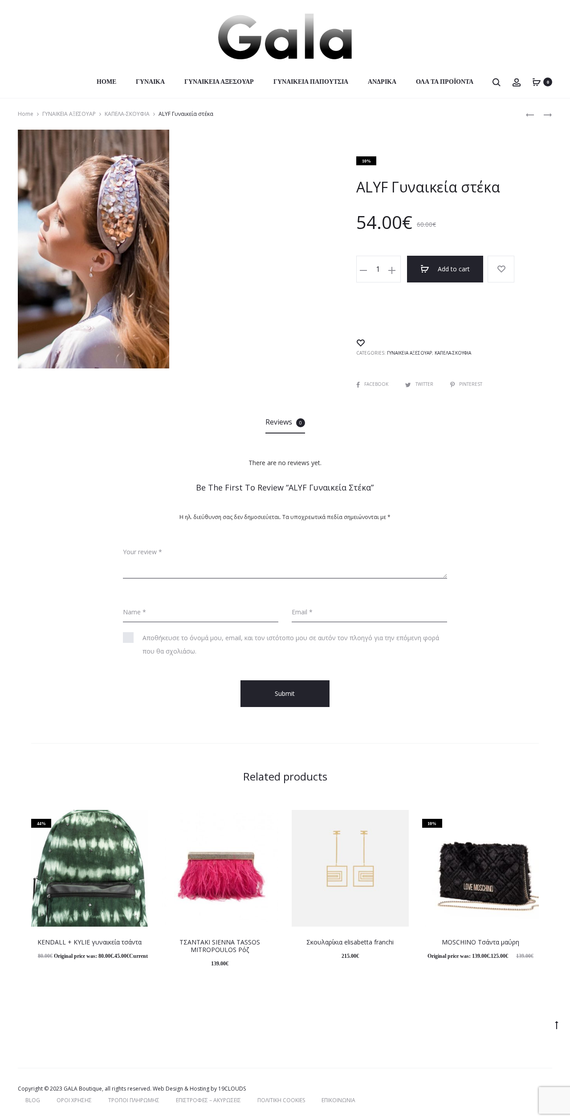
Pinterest (470, 384)
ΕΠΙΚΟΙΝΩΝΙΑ (338, 1100)
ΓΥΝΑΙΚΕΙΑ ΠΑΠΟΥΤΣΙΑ (310, 81)
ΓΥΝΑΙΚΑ (150, 81)
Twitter (425, 384)
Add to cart (453, 269)
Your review (142, 552)
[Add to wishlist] (501, 269)
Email (302, 612)
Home (106, 81)
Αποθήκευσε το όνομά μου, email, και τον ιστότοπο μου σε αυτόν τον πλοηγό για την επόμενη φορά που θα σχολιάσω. (290, 644)
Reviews (283, 422)
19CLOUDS (232, 1088)
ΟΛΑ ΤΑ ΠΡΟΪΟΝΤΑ (444, 81)
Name (134, 612)
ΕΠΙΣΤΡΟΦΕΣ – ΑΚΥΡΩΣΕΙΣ (208, 1100)
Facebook (377, 384)
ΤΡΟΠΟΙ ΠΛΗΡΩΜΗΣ (133, 1100)
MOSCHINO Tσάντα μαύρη (480, 942)
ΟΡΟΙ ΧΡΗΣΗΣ (74, 1100)
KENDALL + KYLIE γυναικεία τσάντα (89, 942)
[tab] (285, 422)
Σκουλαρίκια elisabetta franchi (350, 942)
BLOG (32, 1100)
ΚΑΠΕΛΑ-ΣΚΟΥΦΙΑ (127, 114)
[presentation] (36, 868)
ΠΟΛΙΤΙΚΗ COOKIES (281, 1100)
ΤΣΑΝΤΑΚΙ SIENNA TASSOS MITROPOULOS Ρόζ (219, 946)
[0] (536, 82)
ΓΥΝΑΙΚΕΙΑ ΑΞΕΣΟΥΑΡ (219, 81)
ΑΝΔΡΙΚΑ (382, 81)
